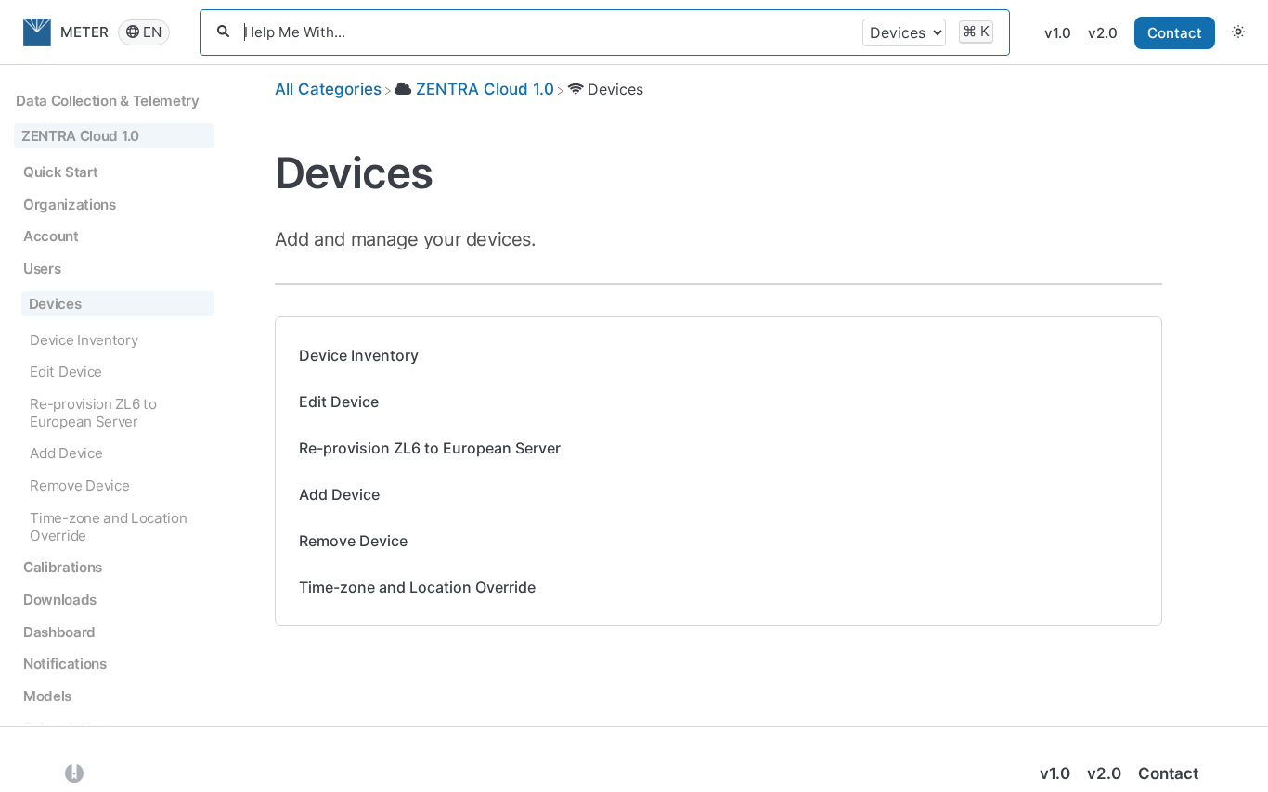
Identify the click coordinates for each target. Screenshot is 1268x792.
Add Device (339, 494)
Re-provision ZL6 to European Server (430, 448)
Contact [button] (1174, 33)
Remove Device (353, 540)
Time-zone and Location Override (417, 587)
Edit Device (339, 401)
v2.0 (1103, 33)
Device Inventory (359, 355)
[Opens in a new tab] (74, 772)
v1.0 (1057, 33)
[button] (1238, 32)
